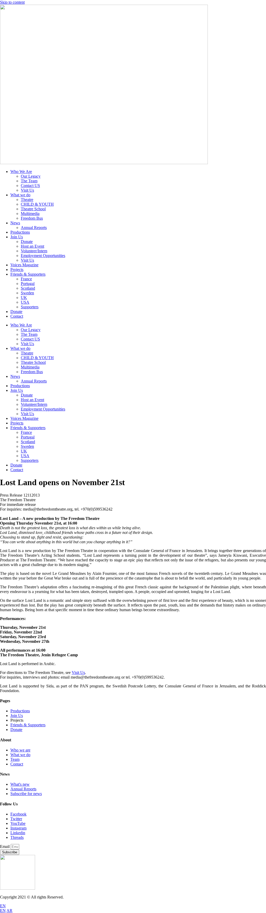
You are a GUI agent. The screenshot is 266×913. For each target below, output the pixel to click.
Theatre (27, 199)
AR (9, 910)
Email (5, 846)
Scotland (28, 288)
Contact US (30, 185)
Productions (20, 232)
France (26, 279)
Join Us (16, 237)
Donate (27, 241)
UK (24, 297)
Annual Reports (34, 227)
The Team (29, 181)
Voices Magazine (24, 265)
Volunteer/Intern (34, 251)
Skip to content (12, 2)
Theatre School (33, 209)
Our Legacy (31, 176)
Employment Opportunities (43, 255)
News (15, 223)
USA (25, 302)
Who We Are (21, 171)
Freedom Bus (32, 218)
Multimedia (30, 213)
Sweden (27, 293)
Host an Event (32, 246)
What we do (20, 195)
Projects (16, 269)
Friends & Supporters (27, 274)
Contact (16, 316)
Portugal (28, 283)
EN (3, 906)
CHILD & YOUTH (37, 204)
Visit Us (27, 190)
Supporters (29, 307)
